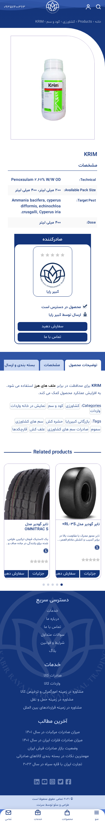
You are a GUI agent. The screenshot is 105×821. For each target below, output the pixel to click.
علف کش (37, 429)
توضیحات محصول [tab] (83, 365)
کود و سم (55, 406)
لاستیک (38, 539)
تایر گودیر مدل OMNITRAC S (36, 527)
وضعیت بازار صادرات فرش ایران (53, 748)
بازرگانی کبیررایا (78, 421)
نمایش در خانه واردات (28, 406)
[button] (61, 585)
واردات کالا (52, 683)
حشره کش (54, 421)
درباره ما (52, 618)
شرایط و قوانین (52, 642)
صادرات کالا (53, 675)
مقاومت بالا (70, 536)
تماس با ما (52, 337)
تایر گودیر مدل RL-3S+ (81, 524)
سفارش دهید (52, 326)
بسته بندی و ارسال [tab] (20, 365)
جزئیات (90, 573)
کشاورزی (72, 406)
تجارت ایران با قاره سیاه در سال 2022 (52, 764)
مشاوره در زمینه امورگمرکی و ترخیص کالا (52, 691)
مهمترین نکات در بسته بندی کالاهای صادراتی (53, 756)
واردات (95, 411)
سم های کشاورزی (29, 421)
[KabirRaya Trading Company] (52, 7)
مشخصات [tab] (52, 365)
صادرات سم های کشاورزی (68, 429)
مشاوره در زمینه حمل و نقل (52, 699)
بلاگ (52, 651)
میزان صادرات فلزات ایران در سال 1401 (52, 740)
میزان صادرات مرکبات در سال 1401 (52, 732)
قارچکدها (19, 429)
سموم (95, 429)
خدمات (52, 610)
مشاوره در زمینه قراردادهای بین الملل (52, 707)
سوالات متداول (52, 634)
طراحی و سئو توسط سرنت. (52, 805)
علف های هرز (45, 385)
